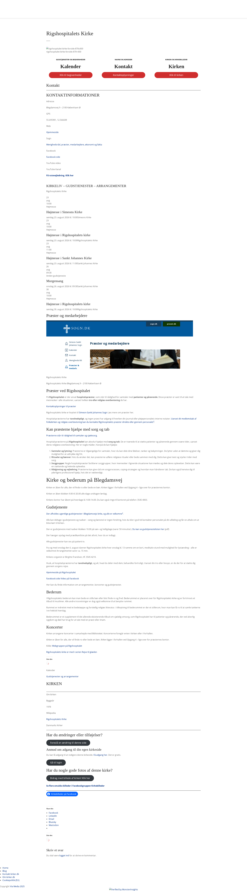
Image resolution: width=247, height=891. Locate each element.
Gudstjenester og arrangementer (62, 676)
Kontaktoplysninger (123, 75)
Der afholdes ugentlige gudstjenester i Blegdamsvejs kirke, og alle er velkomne (84, 513)
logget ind (64, 855)
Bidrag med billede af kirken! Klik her (70, 778)
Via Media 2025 (17, 886)
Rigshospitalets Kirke (56, 719)
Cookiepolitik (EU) (10, 880)
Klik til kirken (176, 75)
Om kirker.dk (8, 877)
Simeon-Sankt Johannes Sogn (93, 412)
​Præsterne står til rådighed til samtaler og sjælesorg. (71, 435)
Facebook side (53, 157)
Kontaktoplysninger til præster (61, 406)
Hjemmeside (52, 132)
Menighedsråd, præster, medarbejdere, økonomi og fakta (74, 144)
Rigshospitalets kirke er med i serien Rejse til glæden (71, 652)
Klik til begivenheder (71, 75)
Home (5, 867)
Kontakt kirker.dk (10, 874)
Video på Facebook (70, 578)
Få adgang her (100, 754)
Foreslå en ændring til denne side (68, 742)
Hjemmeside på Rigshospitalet (61, 572)
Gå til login (56, 762)
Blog (4, 871)
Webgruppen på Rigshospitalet (67, 645)
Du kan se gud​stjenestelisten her (148, 529)
